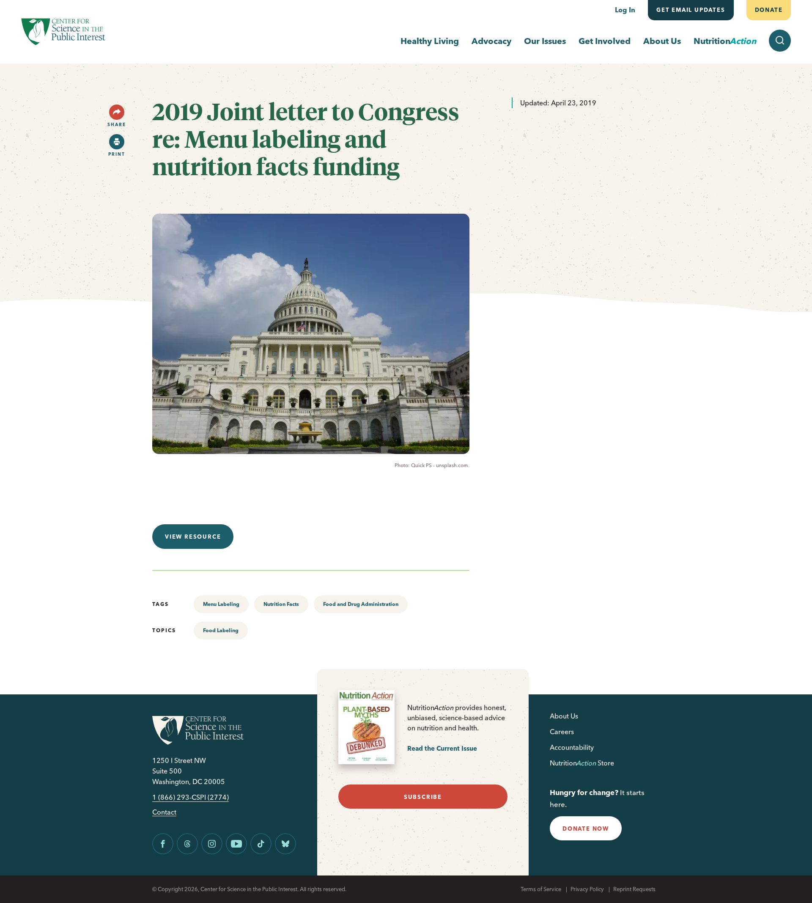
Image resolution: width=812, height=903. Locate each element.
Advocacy (491, 41)
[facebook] (162, 843)
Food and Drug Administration (360, 604)
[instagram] (211, 843)
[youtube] (236, 843)
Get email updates (690, 9)
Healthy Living (430, 41)
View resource (193, 536)
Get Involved (605, 41)
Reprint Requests (634, 889)
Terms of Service (541, 889)
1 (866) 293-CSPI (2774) (190, 797)
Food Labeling (221, 630)
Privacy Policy (587, 889)
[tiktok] (261, 843)
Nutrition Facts (281, 604)
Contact (164, 812)
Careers (562, 731)
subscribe (423, 796)
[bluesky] (285, 843)
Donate (768, 9)
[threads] (187, 843)
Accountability (572, 747)
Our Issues (545, 41)
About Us (662, 41)
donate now (585, 828)
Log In (625, 10)
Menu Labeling (221, 604)
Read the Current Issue (442, 748)
